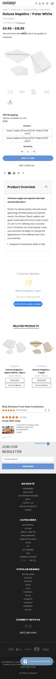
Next (53, 348)
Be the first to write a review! (28, 304)
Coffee (28, 542)
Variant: (28, 126)
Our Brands (28, 489)
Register (33, 506)
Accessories (28, 550)
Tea (28, 546)
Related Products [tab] (26, 326)
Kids (28, 553)
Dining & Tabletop (28, 532)
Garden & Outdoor (28, 557)
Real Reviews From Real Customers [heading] (23, 407)
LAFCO (28, 588)
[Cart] (47, 3)
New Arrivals (28, 525)
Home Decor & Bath (28, 539)
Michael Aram (28, 574)
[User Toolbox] (39, 3)
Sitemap (28, 510)
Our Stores (28, 492)
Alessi (28, 585)
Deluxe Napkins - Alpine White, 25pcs (14, 371)
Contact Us (28, 503)
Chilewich (28, 602)
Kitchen (28, 528)
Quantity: (28, 146)
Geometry (28, 599)
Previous (3, 348)
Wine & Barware (28, 535)
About (28, 499)
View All (28, 610)
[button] (45, 410)
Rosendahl (28, 592)
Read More (44, 437)
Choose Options (14, 385)
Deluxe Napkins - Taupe (41, 371)
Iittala (28, 595)
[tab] (28, 187)
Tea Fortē (28, 581)
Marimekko (28, 606)
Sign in (22, 506)
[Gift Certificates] (43, 3)
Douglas (28, 578)
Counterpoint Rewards (28, 496)
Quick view (14, 380)
